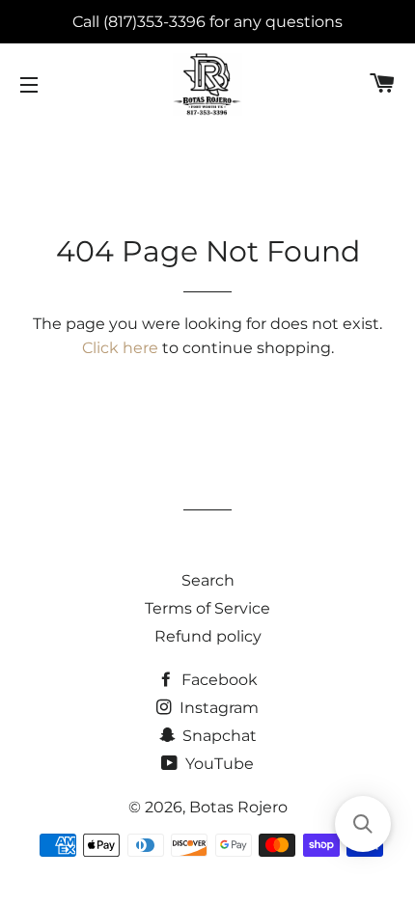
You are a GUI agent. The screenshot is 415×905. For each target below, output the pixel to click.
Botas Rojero (238, 807)
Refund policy (208, 636)
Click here (120, 348)
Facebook (218, 680)
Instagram (217, 708)
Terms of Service (207, 608)
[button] (363, 824)
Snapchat (218, 736)
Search (208, 580)
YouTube (217, 763)
